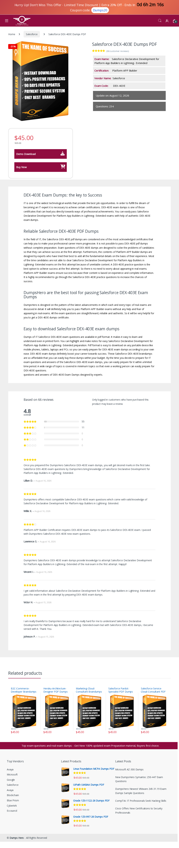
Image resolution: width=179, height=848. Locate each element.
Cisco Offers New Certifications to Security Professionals (138, 810)
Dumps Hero (17, 837)
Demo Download (25, 154)
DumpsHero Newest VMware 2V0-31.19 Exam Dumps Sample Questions (140, 791)
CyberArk (12, 805)
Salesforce (32, 34)
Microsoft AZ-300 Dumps (129, 769)
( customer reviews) (117, 51)
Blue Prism (13, 800)
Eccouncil (12, 810)
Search (160, 21)
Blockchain (13, 795)
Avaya (10, 769)
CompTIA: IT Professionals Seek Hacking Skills (140, 800)
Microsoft (12, 774)
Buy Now (21, 167)
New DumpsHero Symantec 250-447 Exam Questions (139, 779)
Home (11, 34)
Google (11, 779)
